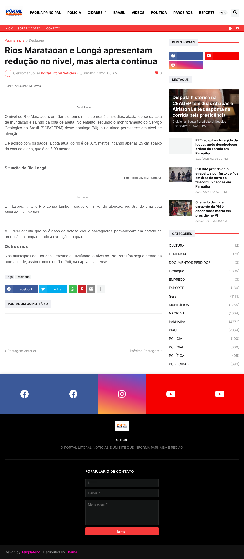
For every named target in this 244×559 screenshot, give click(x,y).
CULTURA (204, 245)
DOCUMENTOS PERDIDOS (204, 262)
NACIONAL (204, 313)
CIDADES (95, 12)
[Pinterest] (82, 289)
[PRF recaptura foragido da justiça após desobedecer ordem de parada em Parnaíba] (180, 146)
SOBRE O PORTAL (30, 28)
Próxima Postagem (144, 351)
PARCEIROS (183, 12)
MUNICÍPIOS (204, 305)
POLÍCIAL (204, 347)
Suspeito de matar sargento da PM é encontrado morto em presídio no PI (213, 208)
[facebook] (230, 28)
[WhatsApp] (73, 289)
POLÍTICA (204, 355)
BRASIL (119, 12)
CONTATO (53, 28)
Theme (71, 552)
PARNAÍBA (204, 322)
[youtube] (237, 28)
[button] (223, 12)
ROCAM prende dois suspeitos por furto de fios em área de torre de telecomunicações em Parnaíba (217, 177)
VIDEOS (138, 12)
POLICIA (74, 12)
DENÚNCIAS (204, 254)
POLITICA (159, 12)
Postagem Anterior (21, 351)
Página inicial (15, 40)
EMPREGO (204, 279)
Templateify (30, 552)
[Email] (91, 289)
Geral (204, 296)
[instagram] (186, 65)
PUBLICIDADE (204, 364)
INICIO (9, 28)
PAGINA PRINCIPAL (45, 12)
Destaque (36, 40)
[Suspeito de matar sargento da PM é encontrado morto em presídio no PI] (180, 208)
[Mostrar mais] (101, 289)
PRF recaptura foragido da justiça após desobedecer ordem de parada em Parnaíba (216, 146)
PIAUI (204, 330)
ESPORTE (207, 12)
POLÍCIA (204, 339)
